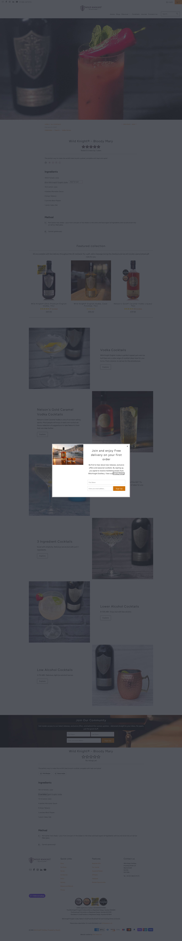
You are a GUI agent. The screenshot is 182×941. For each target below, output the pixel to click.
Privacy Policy (118, 473)
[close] (127, 446)
